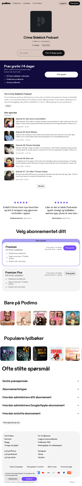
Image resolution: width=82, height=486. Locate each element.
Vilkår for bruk (52, 467)
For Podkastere (44, 436)
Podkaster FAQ (44, 442)
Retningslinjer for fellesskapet (50, 445)
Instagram (42, 451)
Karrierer (8, 439)
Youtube (41, 457)
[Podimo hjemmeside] (6, 3)
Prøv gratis (74, 3)
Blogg (6, 442)
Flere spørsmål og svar (11, 423)
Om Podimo (37, 3)
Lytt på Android (10, 454)
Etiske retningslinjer (16, 467)
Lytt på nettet (9, 457)
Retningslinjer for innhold (35, 467)
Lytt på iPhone (10, 451)
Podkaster (16, 3)
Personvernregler (66, 467)
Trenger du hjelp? (11, 445)
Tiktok (40, 454)
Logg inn (63, 3)
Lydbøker (27, 3)
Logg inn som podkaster (47, 439)
